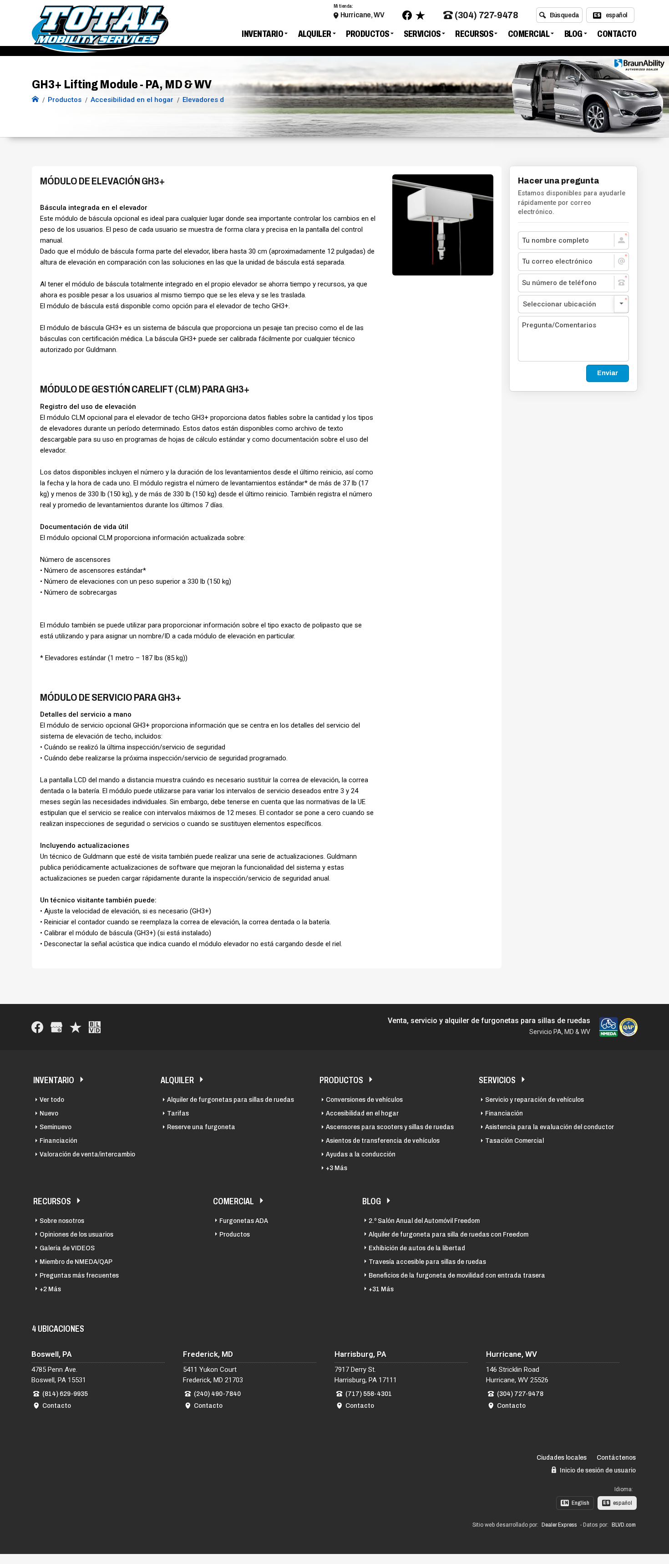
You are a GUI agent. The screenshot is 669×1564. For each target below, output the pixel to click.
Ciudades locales (562, 1457)
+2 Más (50, 1289)
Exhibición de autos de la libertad (417, 1248)
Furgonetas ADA (243, 1220)
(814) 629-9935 (65, 1393)
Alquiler (314, 34)
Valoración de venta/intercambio (87, 1154)
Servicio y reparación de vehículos (534, 1099)
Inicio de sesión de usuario (597, 1470)
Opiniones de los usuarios (76, 1234)
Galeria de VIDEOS (67, 1248)
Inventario (262, 34)
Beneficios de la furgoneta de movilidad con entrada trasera (457, 1275)
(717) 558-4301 (368, 1393)
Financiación (58, 1140)
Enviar (607, 373)
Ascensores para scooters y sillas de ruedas (390, 1127)
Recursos (474, 34)
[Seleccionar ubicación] (573, 304)
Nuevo (49, 1113)
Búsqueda (564, 15)
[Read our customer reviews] (420, 15)
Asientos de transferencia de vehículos (383, 1140)
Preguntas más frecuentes (79, 1275)
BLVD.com (624, 1525)
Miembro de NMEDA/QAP (76, 1261)
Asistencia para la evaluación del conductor (549, 1127)
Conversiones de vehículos (364, 1099)
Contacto (616, 34)
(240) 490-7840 (217, 1393)
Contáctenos (616, 1457)
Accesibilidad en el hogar (362, 1113)
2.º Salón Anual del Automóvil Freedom (424, 1220)
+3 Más (336, 1168)
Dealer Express (559, 1525)
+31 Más (381, 1289)
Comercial (529, 34)
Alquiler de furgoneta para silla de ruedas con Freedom (448, 1234)
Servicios (422, 34)
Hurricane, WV (362, 15)
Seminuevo (55, 1127)
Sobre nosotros (62, 1220)
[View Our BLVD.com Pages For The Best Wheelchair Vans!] (95, 1027)
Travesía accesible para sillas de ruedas (427, 1261)
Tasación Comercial (514, 1140)
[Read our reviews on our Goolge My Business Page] (56, 1027)
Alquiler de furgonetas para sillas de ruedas (230, 1099)
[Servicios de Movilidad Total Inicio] (35, 99)
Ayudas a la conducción (360, 1154)
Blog (573, 34)
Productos (367, 34)
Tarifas (178, 1113)
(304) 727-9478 (486, 15)
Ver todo (52, 1099)
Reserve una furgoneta (201, 1127)
